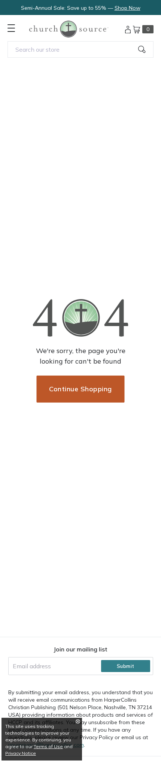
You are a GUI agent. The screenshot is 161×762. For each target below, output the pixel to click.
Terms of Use (48, 746)
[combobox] (80, 49)
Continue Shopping (80, 389)
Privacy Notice (20, 753)
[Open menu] (11, 28)
